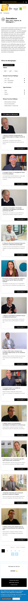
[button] (26, 2)
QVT (10, 71)
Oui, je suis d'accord (6, 598)
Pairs (5, 90)
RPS (5, 71)
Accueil (1, 13)
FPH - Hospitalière (9, 80)
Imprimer (12, 570)
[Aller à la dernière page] (16, 554)
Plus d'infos (19, 595)
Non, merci (16, 598)
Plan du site (14, 584)
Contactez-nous (14, 580)
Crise (16, 71)
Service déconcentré (9, 103)
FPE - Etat (6, 78)
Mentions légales (14, 582)
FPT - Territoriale (8, 82)
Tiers (5, 92)
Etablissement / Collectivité (11, 105)
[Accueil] (4, 7)
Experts (6, 94)
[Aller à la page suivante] (12, 554)
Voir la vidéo (20, 148)
